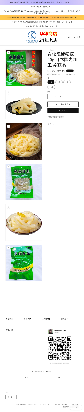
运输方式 (46, 319)
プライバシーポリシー (46, 404)
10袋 (51, 87)
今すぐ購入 (63, 110)
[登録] (59, 377)
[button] (4, 37)
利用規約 (57, 404)
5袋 (67, 82)
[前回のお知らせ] (4, 2)
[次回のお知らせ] (79, 2)
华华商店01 (23, 404)
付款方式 (27, 319)
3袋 (59, 82)
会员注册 (9, 319)
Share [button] (52, 124)
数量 (48, 92)
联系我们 (64, 319)
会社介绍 (9, 330)
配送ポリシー (66, 404)
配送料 (53, 74)
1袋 (51, 82)
